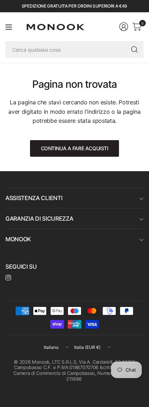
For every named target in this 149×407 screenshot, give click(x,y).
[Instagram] (8, 278)
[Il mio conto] (123, 26)
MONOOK (18, 239)
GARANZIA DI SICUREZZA (39, 218)
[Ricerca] (134, 49)
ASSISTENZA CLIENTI (33, 198)
